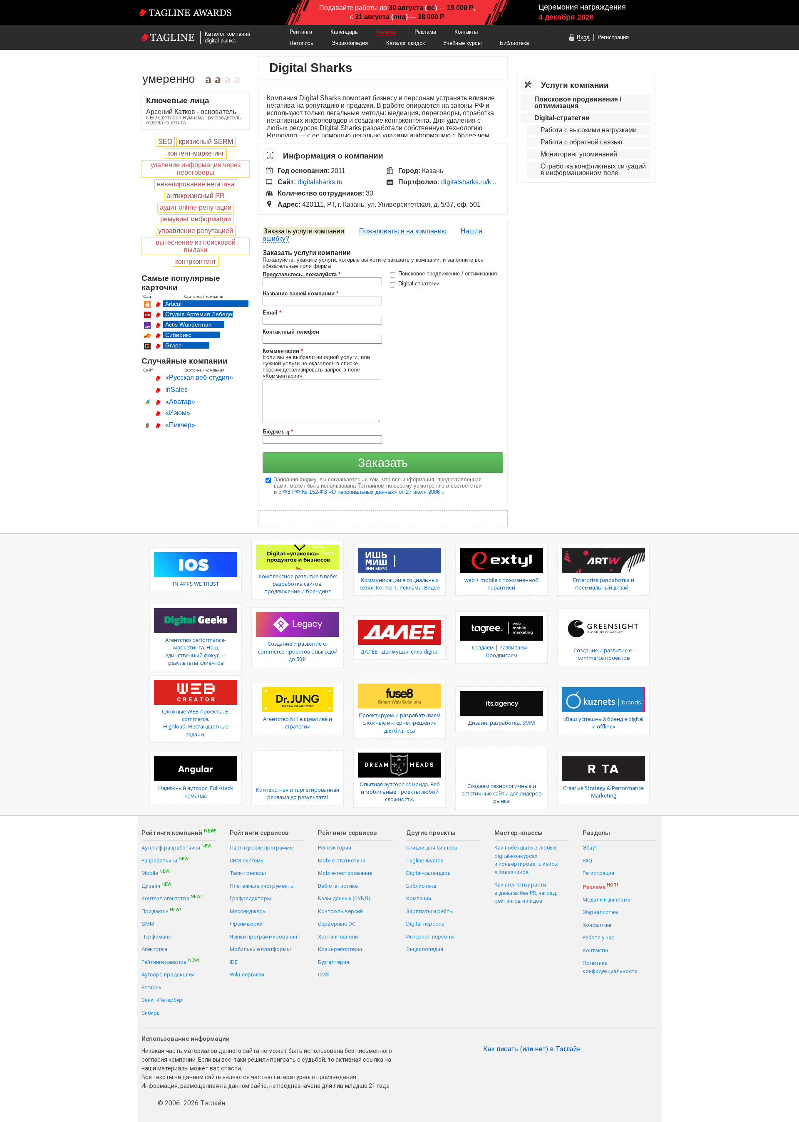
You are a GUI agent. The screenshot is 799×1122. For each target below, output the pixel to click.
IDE (234, 962)
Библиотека (514, 43)
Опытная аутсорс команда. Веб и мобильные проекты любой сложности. (400, 791)
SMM (147, 924)
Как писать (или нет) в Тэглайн (532, 1049)
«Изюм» (177, 412)
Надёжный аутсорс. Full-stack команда (195, 791)
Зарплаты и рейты (430, 911)
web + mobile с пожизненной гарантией (501, 583)
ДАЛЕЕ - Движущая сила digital (400, 651)
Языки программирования (263, 937)
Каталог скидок (405, 43)
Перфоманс (156, 937)
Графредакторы (250, 898)
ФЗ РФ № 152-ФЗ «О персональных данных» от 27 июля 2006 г (363, 492)
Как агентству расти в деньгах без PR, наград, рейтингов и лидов (525, 893)
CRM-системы (247, 860)
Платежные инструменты (262, 886)
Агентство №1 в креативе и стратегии (297, 722)
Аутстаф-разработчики (177, 847)
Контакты (466, 32)
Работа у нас (598, 937)
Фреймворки (246, 924)
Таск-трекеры (248, 873)
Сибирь (150, 1013)
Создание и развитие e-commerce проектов (603, 653)
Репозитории (334, 848)
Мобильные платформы (260, 949)
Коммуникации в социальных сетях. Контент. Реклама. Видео (400, 583)
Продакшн (161, 910)
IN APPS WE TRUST (196, 583)
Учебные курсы (462, 43)
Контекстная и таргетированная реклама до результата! (297, 793)
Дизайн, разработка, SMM (501, 722)
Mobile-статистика (341, 860)
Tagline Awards (425, 860)
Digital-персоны (426, 924)
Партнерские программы (262, 848)
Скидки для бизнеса (431, 848)
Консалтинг (597, 925)
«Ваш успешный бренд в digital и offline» (603, 722)
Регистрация (613, 37)
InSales (176, 389)
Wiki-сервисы (247, 974)
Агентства (154, 949)
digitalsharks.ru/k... (468, 182)
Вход (583, 37)
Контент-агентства (171, 898)
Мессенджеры (248, 911)
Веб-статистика (338, 886)
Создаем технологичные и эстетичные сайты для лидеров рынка (501, 793)
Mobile (156, 872)
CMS (324, 974)
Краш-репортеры (340, 949)
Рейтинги (301, 32)
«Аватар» (180, 401)
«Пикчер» (180, 424)
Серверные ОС (336, 924)
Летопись (301, 43)
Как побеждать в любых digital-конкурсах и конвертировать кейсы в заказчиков (526, 860)
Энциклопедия (350, 43)
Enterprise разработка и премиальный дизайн (603, 583)
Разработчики (165, 860)
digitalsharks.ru (320, 182)
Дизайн (157, 885)
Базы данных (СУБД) (344, 898)
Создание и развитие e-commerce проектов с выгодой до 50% (297, 651)
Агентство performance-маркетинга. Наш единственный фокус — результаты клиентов (195, 651)
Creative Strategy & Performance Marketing (603, 791)
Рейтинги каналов (170, 961)
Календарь (344, 32)
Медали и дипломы (607, 900)
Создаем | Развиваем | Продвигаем (501, 651)
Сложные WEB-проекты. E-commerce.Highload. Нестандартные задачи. (196, 723)
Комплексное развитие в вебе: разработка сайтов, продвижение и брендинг (297, 583)
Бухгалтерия (333, 962)
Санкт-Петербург (162, 1000)
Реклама (425, 32)
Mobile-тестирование (345, 873)
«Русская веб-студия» (199, 377)
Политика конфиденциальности (610, 967)
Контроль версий (340, 911)
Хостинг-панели (338, 937)
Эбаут (590, 848)
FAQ (587, 860)
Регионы (152, 987)
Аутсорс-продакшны (167, 974)
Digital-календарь (428, 873)
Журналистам (600, 912)
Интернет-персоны (430, 937)
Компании (418, 898)
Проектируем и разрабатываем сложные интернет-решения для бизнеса (400, 722)
